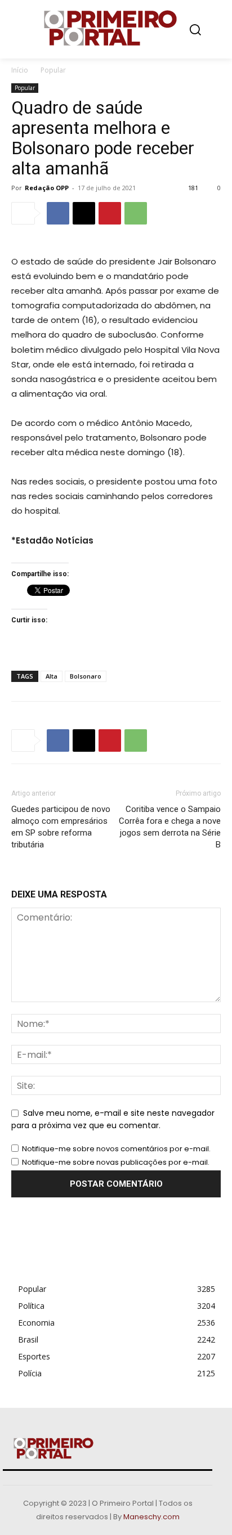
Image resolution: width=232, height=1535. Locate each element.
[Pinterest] (110, 213)
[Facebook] (58, 213)
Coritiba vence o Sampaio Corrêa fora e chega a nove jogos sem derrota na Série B (170, 827)
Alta (51, 676)
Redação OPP (47, 187)
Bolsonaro (85, 676)
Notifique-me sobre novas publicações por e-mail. (115, 1162)
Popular (53, 70)
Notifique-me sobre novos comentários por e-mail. (116, 1148)
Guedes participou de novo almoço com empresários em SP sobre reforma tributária (60, 827)
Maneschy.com (151, 1516)
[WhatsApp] (135, 213)
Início (19, 70)
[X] (84, 213)
